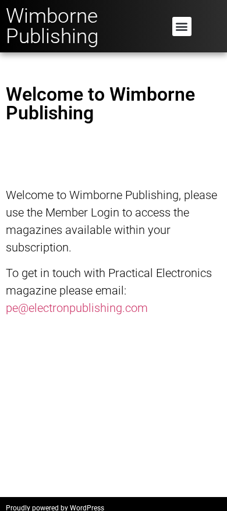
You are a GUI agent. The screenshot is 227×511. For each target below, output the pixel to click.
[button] (181, 26)
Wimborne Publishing (52, 26)
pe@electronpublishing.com (77, 308)
